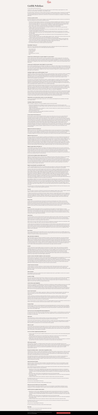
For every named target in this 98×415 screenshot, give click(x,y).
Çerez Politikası (34, 413)
